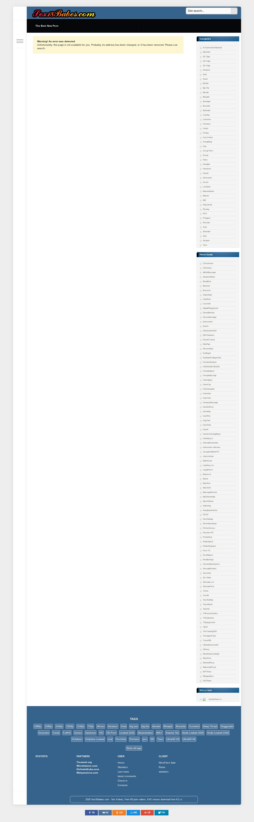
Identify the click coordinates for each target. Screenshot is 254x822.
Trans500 (207, 640)
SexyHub (207, 573)
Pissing (206, 209)
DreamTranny (209, 340)
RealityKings (208, 559)
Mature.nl (207, 474)
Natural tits (207, 205)
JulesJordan (208, 456)
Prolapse (206, 218)
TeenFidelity (208, 600)
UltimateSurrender (211, 645)
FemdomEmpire (210, 362)
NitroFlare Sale (167, 762)
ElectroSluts (208, 349)
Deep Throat (210, 726)
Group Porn (208, 151)
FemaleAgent (208, 371)
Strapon (206, 240)
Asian (205, 79)
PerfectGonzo (209, 528)
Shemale (206, 231)
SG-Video (207, 577)
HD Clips (206, 61)
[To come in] (20, 27)
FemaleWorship (209, 375)
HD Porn (111, 732)
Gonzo (78, 732)
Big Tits (206, 88)
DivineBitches (209, 313)
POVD (205, 515)
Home (121, 762)
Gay (205, 146)
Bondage (206, 101)
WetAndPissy (208, 663)
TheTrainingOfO (210, 631)
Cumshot (207, 119)
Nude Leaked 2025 (193, 732)
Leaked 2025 (127, 732)
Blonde (206, 92)
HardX (205, 429)
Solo (205, 236)
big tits (145, 726)
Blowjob (206, 97)
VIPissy (206, 649)
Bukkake (206, 110)
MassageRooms (210, 492)
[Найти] (234, 11)
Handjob (206, 164)
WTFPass (207, 672)
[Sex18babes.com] (20, 13)
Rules (162, 767)
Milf (204, 200)
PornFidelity (208, 519)
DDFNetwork (208, 335)
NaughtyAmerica (210, 510)
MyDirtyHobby (209, 497)
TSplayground (209, 622)
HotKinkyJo (208, 438)
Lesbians (207, 187)
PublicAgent (208, 542)
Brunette (206, 106)
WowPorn (207, 658)
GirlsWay (207, 411)
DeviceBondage (210, 317)
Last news (123, 771)
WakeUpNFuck (209, 667)
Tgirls (205, 627)
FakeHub (207, 393)
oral (110, 739)
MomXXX (207, 488)
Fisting (206, 133)
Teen (205, 245)
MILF (159, 732)
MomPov (206, 483)
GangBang (207, 142)
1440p (59, 726)
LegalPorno (208, 470)
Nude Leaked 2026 (218, 732)
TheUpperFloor (209, 636)
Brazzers (207, 290)
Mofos (205, 479)
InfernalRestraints (210, 443)
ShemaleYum (208, 586)
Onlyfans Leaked (95, 739)
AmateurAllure (209, 277)
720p (90, 726)
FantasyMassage (210, 402)
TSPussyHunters (210, 613)
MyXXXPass (208, 501)
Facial (56, 732)
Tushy (205, 591)
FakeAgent (207, 380)
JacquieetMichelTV (211, 452)
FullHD (67, 732)
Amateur (206, 70)
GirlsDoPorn (208, 407)
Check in (122, 780)
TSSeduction (208, 618)
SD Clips (206, 66)
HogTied (206, 420)
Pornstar (134, 739)
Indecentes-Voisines (211, 447)
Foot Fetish (208, 137)
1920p (69, 726)
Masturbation (208, 191)
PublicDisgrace (209, 546)
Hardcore (207, 169)
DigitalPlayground (210, 308)
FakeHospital (208, 389)
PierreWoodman (210, 524)
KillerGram (207, 461)
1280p (48, 726)
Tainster (206, 609)
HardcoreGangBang (211, 434)
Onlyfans (77, 739)
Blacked (206, 286)
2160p (80, 726)
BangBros (207, 281)
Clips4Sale (207, 295)
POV (205, 213)
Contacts (123, 785)
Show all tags (133, 748)
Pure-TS (206, 550)
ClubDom (207, 299)
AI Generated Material (212, 48)
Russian (206, 222)
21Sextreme (208, 263)
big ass (134, 726)
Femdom (206, 124)
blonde (156, 726)
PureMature (208, 555)
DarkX (205, 326)
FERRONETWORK (211, 367)
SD (152, 739)
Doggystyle (227, 726)
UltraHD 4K (189, 739)
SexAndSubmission (211, 564)
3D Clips (206, 57)
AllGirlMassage (209, 272)
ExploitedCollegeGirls (212, 358)
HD (101, 732)
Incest (205, 182)
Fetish (205, 128)
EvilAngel (207, 353)
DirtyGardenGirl (210, 331)
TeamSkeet (208, 604)
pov (145, 739)
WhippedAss (208, 676)
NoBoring (207, 506)
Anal (205, 74)
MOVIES (206, 52)
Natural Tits (172, 732)
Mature (206, 196)
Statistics (123, 767)
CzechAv (207, 304)
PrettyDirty (207, 537)
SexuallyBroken (209, 568)
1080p (37, 726)
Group (205, 155)
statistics (163, 771)
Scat (205, 227)
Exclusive (44, 732)
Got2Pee (206, 416)
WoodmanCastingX (211, 654)
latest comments (127, 776)
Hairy (205, 160)
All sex (100, 726)
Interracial (207, 178)
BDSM (205, 83)
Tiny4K (206, 595)
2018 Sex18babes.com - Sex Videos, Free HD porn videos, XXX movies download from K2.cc (63, 12)
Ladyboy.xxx (208, 465)
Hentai (205, 173)
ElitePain (206, 344)
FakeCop (207, 384)
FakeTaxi (207, 398)
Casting (206, 115)
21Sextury (207, 268)
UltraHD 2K (173, 739)
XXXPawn (207, 681)
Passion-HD (208, 533)
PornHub (121, 739)
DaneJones (208, 322)
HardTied (207, 425)
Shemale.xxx (208, 582)
